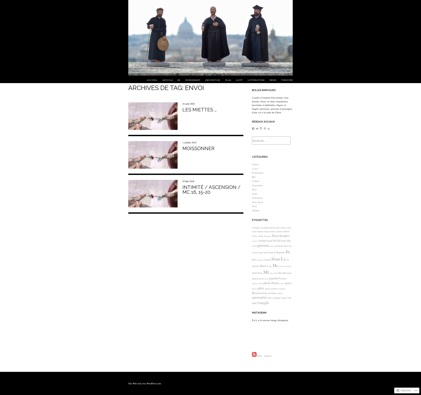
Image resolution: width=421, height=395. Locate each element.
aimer (277, 227)
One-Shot (282, 272)
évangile (263, 302)
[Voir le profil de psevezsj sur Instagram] (261, 128)
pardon (262, 278)
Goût (239, 80)
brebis (272, 231)
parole (274, 278)
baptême (260, 231)
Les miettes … (199, 110)
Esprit (269, 240)
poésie (281, 283)
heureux (272, 246)
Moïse (260, 273)
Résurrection (259, 293)
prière (288, 283)
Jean (265, 252)
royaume (281, 288)
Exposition (212, 80)
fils (275, 240)
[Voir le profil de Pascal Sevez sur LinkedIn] (268, 128)
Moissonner (198, 148)
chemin (286, 231)
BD (178, 80)
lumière (255, 266)
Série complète (273, 297)
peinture (255, 283)
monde (281, 266)
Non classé (257, 202)
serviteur (272, 293)
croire (260, 235)
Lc (283, 258)
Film (228, 80)
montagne (288, 266)
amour (283, 227)
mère (271, 273)
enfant (262, 240)
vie (289, 297)
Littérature (256, 80)
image (260, 252)
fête (289, 240)
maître (269, 266)
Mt (266, 272)
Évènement (192, 80)
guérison (263, 245)
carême (279, 231)
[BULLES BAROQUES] (210, 74)
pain (289, 272)
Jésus (275, 259)
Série (272, 80)
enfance (255, 241)
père (261, 288)
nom (275, 273)
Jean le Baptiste (277, 252)
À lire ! (255, 168)
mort (254, 273)
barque (267, 231)
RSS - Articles (264, 355)
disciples (284, 236)
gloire (254, 246)
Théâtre (287, 80)
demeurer (267, 236)
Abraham (255, 227)
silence (280, 293)
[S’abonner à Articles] (254, 355)
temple (284, 297)
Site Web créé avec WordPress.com (144, 383)
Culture (256, 181)
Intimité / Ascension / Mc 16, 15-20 (211, 189)
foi (279, 240)
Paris (267, 278)
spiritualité (259, 297)
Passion (282, 278)
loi (288, 259)
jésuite (267, 259)
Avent (254, 231)
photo (267, 283)
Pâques (254, 288)
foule (283, 240)
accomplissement (267, 227)
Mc (275, 265)
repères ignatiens (271, 288)
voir (254, 303)
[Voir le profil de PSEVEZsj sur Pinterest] (265, 128)
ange (289, 227)
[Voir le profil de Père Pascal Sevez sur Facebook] (253, 128)
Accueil (152, 80)
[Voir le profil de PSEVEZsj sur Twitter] (257, 128)
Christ (254, 236)
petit (261, 283)
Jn (287, 251)
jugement (260, 260)
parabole (255, 278)
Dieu (275, 235)
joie (254, 259)
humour (279, 245)
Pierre (275, 283)
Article (167, 80)
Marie (263, 266)
